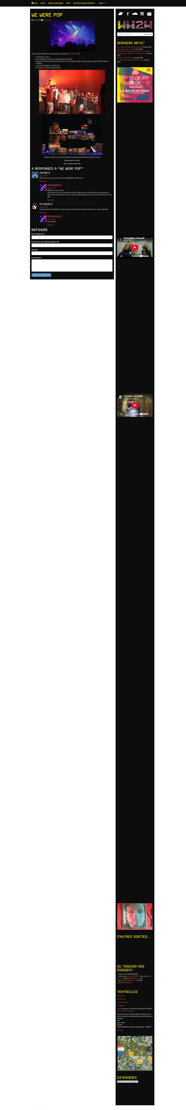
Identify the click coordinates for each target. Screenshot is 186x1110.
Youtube (120, 1030)
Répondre (43, 181)
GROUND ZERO (135, 978)
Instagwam (121, 1005)
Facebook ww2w (123, 1002)
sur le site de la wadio (124, 1011)
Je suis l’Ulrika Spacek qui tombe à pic (130, 60)
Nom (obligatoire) (38, 234)
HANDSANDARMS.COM (129, 980)
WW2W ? (102, 3)
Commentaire (36, 258)
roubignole (54, 185)
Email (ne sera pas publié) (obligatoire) (45, 242)
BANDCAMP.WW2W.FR (124, 983)
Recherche (147, 34)
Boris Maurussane (55, 3)
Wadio (42, 3)
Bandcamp (121, 996)
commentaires (47, 20)
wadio (119, 1009)
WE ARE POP (72, 54)
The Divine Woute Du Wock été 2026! (129, 47)
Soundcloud (121, 999)
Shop (68, 3)
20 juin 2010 (44, 176)
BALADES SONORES (133, 976)
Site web (35, 250)
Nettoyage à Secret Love (125, 49)
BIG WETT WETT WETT (125, 58)
